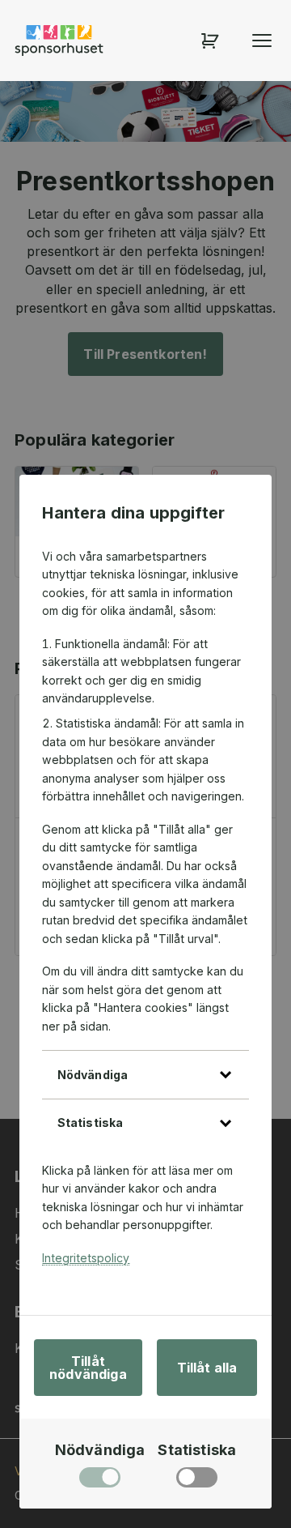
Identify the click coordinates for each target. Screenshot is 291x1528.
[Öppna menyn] (261, 40)
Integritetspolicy (85, 1258)
